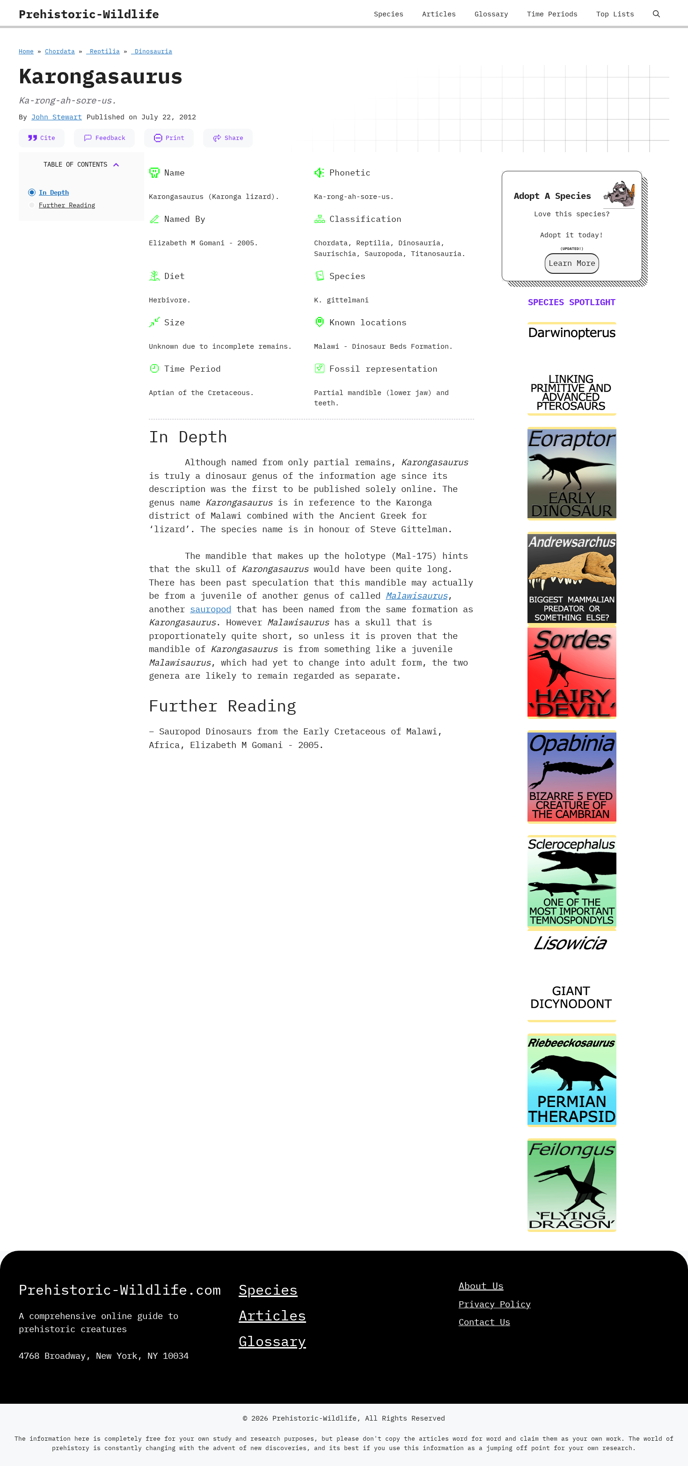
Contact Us (484, 1321)
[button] (656, 14)
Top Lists (615, 13)
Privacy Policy (495, 1304)
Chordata (60, 51)
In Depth (54, 192)
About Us (481, 1285)
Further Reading (67, 205)
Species (388, 13)
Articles (439, 13)
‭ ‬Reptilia (103, 51)
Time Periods (552, 13)
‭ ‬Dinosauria (151, 51)
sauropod (210, 609)
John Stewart (56, 116)
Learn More (572, 263)
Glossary (491, 13)
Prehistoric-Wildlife (89, 14)
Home (26, 51)
